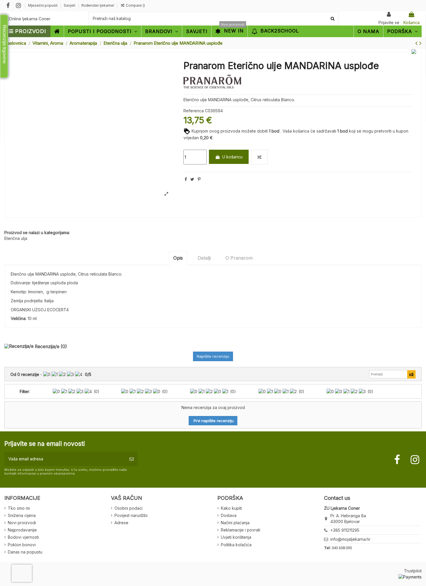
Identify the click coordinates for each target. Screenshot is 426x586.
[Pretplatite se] (131, 459)
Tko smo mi (19, 508)
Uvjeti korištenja (236, 537)
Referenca (193, 110)
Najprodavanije (22, 529)
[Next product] (420, 43)
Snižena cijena (22, 515)
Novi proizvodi (22, 522)
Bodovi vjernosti (23, 537)
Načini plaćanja (235, 522)
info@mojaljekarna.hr (350, 539)
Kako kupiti (231, 508)
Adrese (121, 522)
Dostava (228, 515)
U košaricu (232, 156)
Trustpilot (413, 570)
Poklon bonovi (22, 544)
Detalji (204, 258)
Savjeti (70, 5)
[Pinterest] (199, 179)
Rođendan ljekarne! (97, 5)
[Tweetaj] (192, 179)
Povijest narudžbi (131, 515)
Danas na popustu (25, 551)
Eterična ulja (15, 238)
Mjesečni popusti (43, 5)
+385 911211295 (344, 530)
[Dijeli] (186, 179)
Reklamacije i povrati (240, 529)
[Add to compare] (259, 157)
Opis (178, 258)
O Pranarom (239, 258)
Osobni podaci (128, 508)
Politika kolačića (236, 544)
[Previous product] (417, 43)
